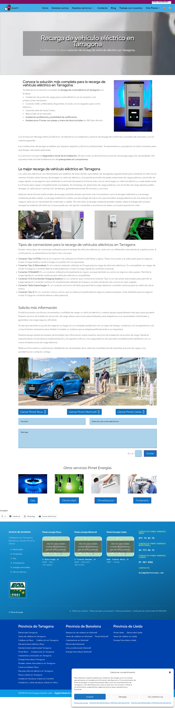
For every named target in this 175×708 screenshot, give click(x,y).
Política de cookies (81, 703)
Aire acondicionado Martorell (78, 648)
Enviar (150, 453)
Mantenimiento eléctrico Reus (31, 644)
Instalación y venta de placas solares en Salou (38, 683)
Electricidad (69, 500)
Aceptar (90, 697)
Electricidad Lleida (134, 633)
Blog (113, 8)
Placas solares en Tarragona (30, 675)
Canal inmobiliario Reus (28, 667)
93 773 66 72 (146, 550)
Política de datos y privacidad (101, 611)
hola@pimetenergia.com (151, 573)
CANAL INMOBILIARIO (160, 2)
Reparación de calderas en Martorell (81, 633)
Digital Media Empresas (66, 693)
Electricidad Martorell (75, 644)
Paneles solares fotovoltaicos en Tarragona (36, 663)
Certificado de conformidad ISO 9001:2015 (149, 611)
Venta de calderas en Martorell (79, 636)
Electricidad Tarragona (28, 633)
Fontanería (142, 500)
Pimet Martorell (101, 636)
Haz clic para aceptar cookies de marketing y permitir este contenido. (56, 546)
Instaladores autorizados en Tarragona (34, 656)
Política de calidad (123, 611)
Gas (32, 500)
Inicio (45, 8)
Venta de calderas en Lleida (125, 636)
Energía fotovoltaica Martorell (78, 652)
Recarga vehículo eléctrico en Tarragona (35, 671)
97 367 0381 (146, 562)
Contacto (102, 8)
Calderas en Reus (25, 640)
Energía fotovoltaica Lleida (124, 640)
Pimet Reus (23, 652)
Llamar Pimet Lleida (129, 411)
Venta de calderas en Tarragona (32, 636)
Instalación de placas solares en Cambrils (36, 679)
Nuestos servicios (81, 8)
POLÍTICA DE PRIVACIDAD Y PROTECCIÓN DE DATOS (109, 703)
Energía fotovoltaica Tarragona (31, 659)
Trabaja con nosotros (130, 8)
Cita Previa (152, 8)
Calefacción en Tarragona (47, 640)
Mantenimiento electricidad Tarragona (34, 648)
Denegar (123, 697)
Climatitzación (105, 500)
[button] (170, 672)
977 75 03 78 (146, 538)
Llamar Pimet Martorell (83, 411)
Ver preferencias (155, 697)
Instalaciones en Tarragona (42, 652)
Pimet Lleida (118, 633)
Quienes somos (60, 8)
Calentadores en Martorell (77, 640)
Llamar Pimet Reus (31, 411)
